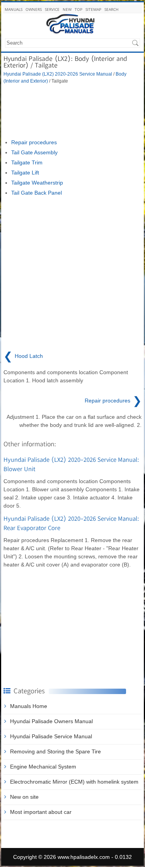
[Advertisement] (72, 111)
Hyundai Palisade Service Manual (51, 736)
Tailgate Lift (25, 172)
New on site (24, 797)
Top (78, 9)
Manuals (13, 9)
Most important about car (41, 812)
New (67, 9)
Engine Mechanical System (43, 766)
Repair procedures (34, 142)
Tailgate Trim (27, 162)
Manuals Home (28, 706)
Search (111, 9)
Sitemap (93, 9)
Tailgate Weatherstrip (37, 183)
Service (52, 9)
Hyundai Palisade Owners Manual (51, 721)
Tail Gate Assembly (34, 152)
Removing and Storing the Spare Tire (55, 751)
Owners (34, 9)
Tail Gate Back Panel (36, 193)
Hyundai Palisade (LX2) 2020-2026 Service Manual (57, 73)
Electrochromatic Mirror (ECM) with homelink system (74, 782)
